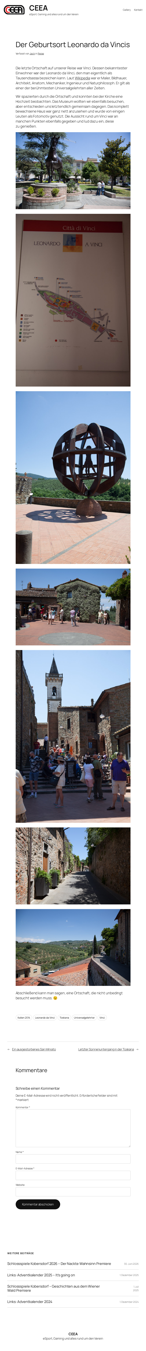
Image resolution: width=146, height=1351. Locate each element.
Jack (32, 53)
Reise (41, 53)
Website (20, 1184)
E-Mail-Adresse (25, 1168)
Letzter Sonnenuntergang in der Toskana (106, 1049)
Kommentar (23, 1107)
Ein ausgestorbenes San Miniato (34, 1049)
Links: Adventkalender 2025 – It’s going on (41, 1275)
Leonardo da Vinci (45, 1017)
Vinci (102, 1017)
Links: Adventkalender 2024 (29, 1302)
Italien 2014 (24, 1017)
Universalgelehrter (84, 1017)
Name (20, 1152)
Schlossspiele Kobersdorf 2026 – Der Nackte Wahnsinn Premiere (59, 1264)
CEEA (38, 8)
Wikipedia (82, 78)
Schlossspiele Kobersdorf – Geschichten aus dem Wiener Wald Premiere (53, 1288)
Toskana (64, 1017)
